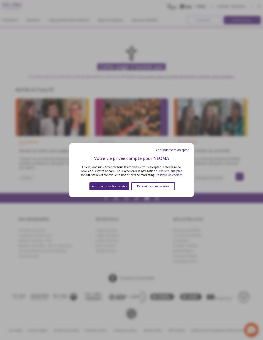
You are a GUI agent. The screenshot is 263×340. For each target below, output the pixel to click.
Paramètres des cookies (153, 186)
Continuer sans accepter (172, 150)
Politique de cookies (169, 175)
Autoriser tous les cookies (109, 186)
